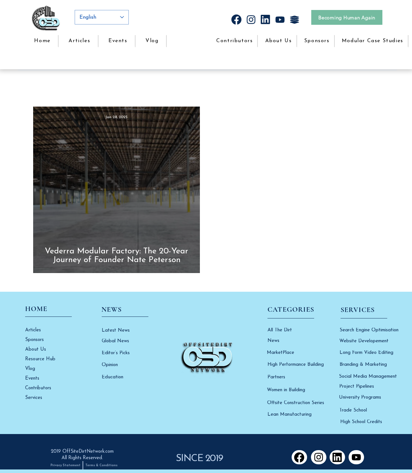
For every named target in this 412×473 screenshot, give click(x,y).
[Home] (236, 19)
